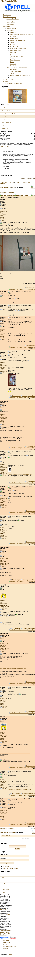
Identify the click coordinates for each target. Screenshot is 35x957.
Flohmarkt (13, 64)
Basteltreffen (13, 66)
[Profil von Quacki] (15, 793)
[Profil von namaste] (30, 345)
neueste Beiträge (11, 28)
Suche (3, 892)
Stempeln (12, 44)
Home (2, 146)
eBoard (7, 146)
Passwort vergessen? (9, 866)
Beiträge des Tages (20, 182)
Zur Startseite (7, 15)
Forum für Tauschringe (16, 56)
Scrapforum (13, 52)
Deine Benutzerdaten (9, 17)
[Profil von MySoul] (30, 288)
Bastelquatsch (14, 38)
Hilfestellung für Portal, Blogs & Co (20, 75)
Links (3, 878)
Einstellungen (10, 21)
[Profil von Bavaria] (30, 766)
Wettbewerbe (5, 120)
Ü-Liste (12, 62)
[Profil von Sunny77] (15, 628)
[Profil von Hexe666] (30, 542)
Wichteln (12, 58)
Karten (12, 42)
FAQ (3, 125)
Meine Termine (11, 22)
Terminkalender (6, 122)
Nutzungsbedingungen (9, 946)
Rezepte (4, 875)
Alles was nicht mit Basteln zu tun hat (17, 67)
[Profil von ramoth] (15, 396)
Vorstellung (13, 32)
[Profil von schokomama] (15, 580)
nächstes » (11, 192)
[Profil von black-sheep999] (30, 481)
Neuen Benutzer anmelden (10, 868)
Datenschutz (6, 948)
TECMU (10, 954)
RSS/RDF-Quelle (5, 914)
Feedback (4, 884)
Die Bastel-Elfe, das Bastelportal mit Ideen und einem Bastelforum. (5, 933)
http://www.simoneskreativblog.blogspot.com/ (13, 668)
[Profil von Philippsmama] (30, 682)
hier (16, 143)
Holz (11, 54)
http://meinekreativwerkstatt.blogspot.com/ (20, 474)
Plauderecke (13, 69)
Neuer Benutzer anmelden (14, 83)
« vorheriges (3, 192)
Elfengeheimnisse (15, 60)
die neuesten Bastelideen (9, 111)
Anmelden (6, 81)
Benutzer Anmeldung (13, 19)
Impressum (5, 128)
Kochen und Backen (15, 71)
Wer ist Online (4, 182)
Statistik (2, 183)
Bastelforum (6, 26)
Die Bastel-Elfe (9, 1)
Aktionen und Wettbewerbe (17, 40)
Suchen (12, 182)
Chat (11, 77)
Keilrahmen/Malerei (15, 50)
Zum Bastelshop (8, 79)
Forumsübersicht (5, 187)
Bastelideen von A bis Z (8, 114)
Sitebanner (5, 881)
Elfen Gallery (5, 889)
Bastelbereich (10, 30)
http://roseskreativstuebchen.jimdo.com (19, 789)
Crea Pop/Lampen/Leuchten (18, 48)
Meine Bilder (10, 24)
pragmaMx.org (32, 838)
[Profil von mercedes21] (30, 446)
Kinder (12, 73)
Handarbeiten (14, 46)
